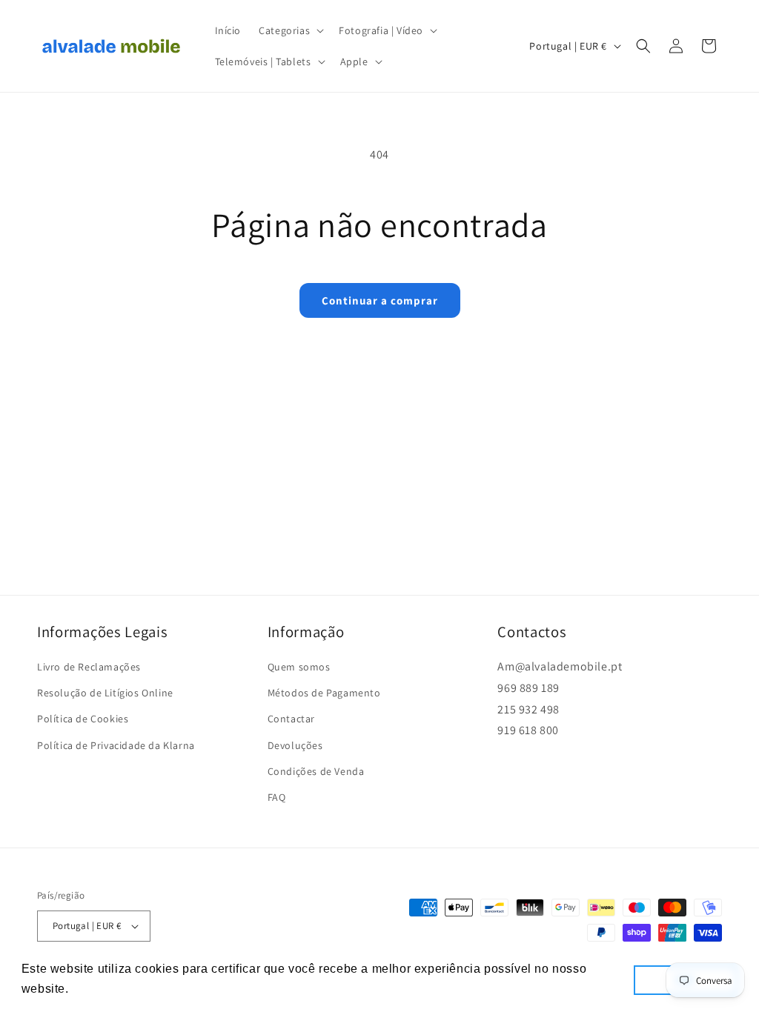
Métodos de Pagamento (324, 692)
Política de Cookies (82, 718)
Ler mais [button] (98, 988)
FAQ (277, 797)
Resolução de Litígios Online (105, 692)
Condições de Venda (316, 771)
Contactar (291, 718)
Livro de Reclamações (89, 666)
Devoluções (295, 745)
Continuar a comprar (380, 300)
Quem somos (299, 666)
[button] (290, 30)
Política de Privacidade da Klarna (116, 745)
